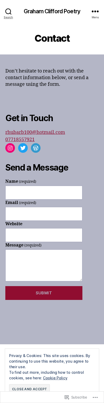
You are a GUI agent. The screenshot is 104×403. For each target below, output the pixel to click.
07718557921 (20, 140)
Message (23, 245)
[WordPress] (36, 148)
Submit (44, 292)
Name (20, 181)
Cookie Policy (55, 378)
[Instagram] (10, 148)
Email (20, 202)
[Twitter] (23, 148)
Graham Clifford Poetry (52, 11)
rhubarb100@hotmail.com (35, 132)
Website (13, 224)
